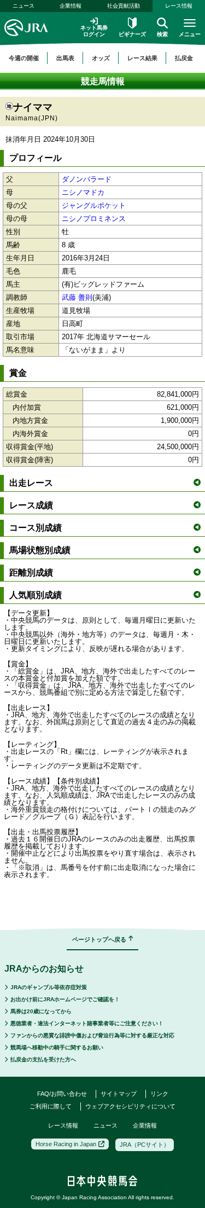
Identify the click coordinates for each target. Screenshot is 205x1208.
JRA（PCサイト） (144, 1144)
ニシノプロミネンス (94, 218)
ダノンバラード (87, 179)
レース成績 (31, 505)
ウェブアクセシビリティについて (130, 1106)
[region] (102, 58)
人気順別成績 (35, 595)
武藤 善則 (77, 297)
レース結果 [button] (142, 58)
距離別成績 (31, 572)
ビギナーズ (132, 34)
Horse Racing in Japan (66, 1144)
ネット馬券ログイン (94, 31)
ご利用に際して (51, 1106)
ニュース (23, 6)
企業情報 (70, 6)
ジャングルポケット (94, 205)
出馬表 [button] (65, 58)
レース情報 (178, 6)
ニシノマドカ (83, 192)
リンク (159, 1093)
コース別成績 (35, 527)
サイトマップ (119, 1093)
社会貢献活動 (123, 6)
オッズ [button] (101, 58)
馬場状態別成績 (40, 550)
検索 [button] (162, 34)
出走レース (31, 482)
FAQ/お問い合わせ (62, 1093)
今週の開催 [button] (24, 58)
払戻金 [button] (184, 58)
